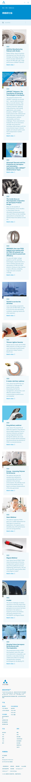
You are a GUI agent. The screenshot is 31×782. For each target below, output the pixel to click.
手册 (18, 734)
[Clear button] (28, 22)
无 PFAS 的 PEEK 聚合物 (7, 761)
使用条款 (12, 766)
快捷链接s (5, 751)
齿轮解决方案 (5, 720)
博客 (18, 732)
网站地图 (12, 768)
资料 (6, 7)
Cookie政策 (23, 766)
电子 (3, 736)
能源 (3, 738)
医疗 (3, 743)
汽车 (3, 734)
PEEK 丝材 (13, 712)
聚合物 (3, 706)
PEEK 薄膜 (13, 714)
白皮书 (18, 747)
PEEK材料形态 (14, 706)
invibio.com (4, 771)
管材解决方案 (5, 724)
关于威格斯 (4, 755)
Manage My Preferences (7, 759)
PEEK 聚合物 (5, 708)
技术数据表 (19, 740)
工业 (3, 740)
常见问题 (18, 736)
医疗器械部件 (5, 722)
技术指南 (18, 743)
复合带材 (13, 708)
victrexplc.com (19, 768)
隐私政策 (17, 766)
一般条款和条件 (5, 766)
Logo (5, 682)
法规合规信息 (19, 738)
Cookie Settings (13, 771)
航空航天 (4, 732)
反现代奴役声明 (5, 768)
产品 (3, 702)
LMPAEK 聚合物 (5, 710)
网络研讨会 (11, 7)
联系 (3, 757)
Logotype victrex (3, 2)
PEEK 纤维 (13, 710)
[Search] (3, 22)
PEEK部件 (4, 714)
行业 (3, 729)
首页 (3, 7)
